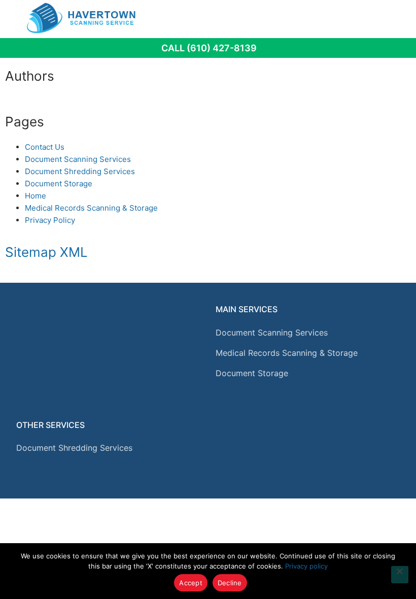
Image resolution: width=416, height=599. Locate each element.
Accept (190, 583)
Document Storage (58, 183)
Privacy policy (306, 566)
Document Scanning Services (78, 159)
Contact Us (44, 147)
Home (35, 196)
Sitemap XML (46, 252)
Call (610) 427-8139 (209, 48)
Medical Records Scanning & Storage (91, 208)
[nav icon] (386, 17)
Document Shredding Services (80, 171)
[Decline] (399, 574)
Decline (230, 583)
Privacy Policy (50, 220)
